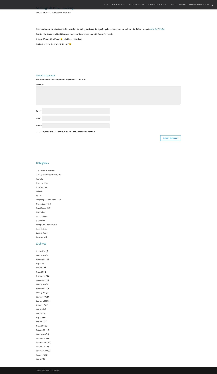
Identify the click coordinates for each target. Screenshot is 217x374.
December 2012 (41, 338)
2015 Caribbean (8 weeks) (45, 170)
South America (57, 13)
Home (106, 5)
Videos (174, 5)
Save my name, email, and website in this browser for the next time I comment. (67, 132)
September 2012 (42, 351)
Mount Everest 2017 (137, 5)
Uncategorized (41, 237)
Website (39, 125)
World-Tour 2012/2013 (157, 5)
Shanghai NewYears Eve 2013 (46, 224)
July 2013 (39, 309)
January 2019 (41, 255)
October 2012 (41, 346)
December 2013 (41, 297)
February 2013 (41, 330)
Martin (40, 13)
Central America (42, 183)
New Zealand (40, 212)
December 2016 (41, 276)
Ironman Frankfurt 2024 (199, 5)
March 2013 (40, 326)
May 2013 (39, 317)
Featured (39, 191)
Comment (40, 84)
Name (38, 111)
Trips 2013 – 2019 (117, 5)
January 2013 (41, 334)
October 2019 (41, 251)
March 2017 (40, 272)
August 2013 (40, 305)
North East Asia (41, 216)
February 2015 (41, 280)
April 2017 (39, 268)
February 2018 (41, 259)
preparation (40, 220)
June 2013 (39, 313)
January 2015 (41, 284)
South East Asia (41, 233)
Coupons (182, 5)
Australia (39, 179)
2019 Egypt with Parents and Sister (48, 175)
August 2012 (40, 355)
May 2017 (39, 263)
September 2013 (42, 301)
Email (38, 118)
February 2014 (41, 288)
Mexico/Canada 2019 (43, 204)
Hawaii (38, 195)
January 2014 (41, 293)
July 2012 (39, 359)
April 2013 (39, 322)
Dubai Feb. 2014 (41, 187)
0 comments (67, 13)
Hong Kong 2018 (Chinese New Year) (48, 200)
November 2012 (41, 342)
